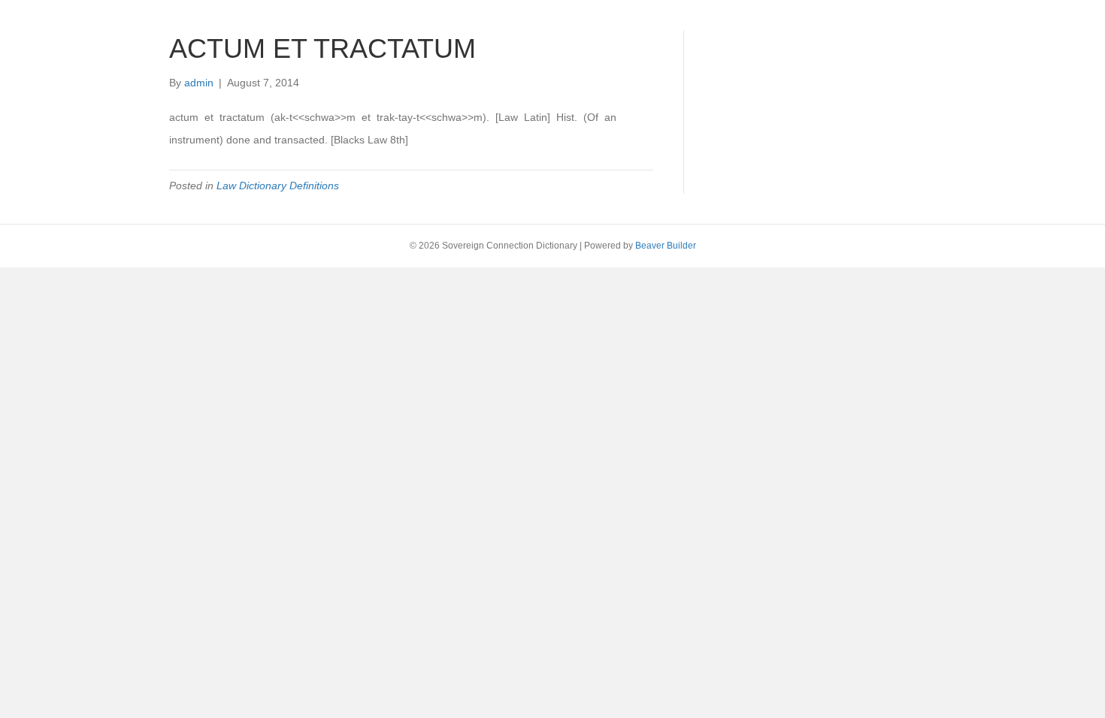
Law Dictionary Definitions (277, 186)
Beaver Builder (665, 245)
